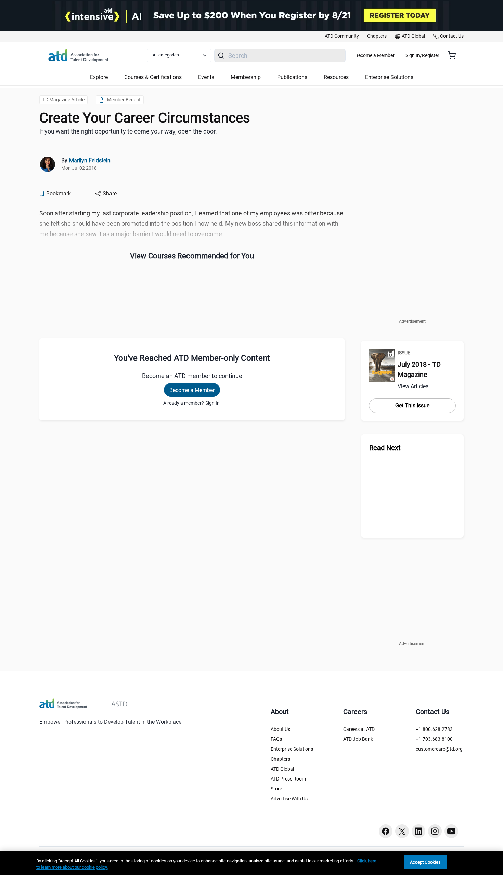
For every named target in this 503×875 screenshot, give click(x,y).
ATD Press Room (288, 779)
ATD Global (282, 769)
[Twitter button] (402, 831)
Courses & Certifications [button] (153, 77)
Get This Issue (412, 405)
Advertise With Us (289, 798)
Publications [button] (292, 77)
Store (276, 788)
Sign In (212, 403)
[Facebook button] (385, 831)
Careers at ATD (359, 729)
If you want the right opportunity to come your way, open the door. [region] (128, 131)
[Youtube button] (451, 831)
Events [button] (206, 77)
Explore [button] (99, 77)
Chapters (280, 759)
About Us (280, 729)
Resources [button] (336, 77)
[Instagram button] (435, 831)
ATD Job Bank (358, 739)
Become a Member (375, 55)
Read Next (385, 448)
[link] (342, 36)
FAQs (276, 739)
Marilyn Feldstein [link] (90, 160)
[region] (251, 863)
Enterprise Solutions (292, 749)
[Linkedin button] (418, 831)
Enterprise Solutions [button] (389, 77)
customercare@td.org (439, 749)
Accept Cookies (425, 862)
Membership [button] (246, 77)
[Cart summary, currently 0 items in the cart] (454, 55)
